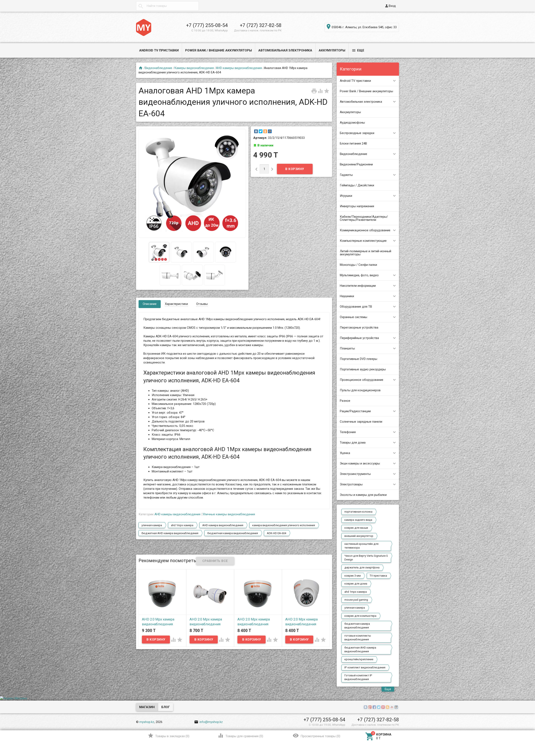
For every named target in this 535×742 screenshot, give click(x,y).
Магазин (147, 707)
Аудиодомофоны (352, 122)
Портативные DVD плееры (358, 359)
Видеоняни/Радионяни (356, 164)
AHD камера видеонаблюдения (222, 525)
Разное (345, 401)
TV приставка (378, 575)
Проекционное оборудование (361, 380)
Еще (358, 50)
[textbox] (167, 6)
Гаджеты (346, 175)
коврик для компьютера (360, 615)
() (169, 735)
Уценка (345, 453)
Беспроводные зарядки (357, 133)
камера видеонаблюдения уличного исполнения (283, 525)
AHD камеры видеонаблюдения (239, 68)
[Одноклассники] (265, 131)
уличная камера (354, 607)
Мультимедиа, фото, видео (359, 275)
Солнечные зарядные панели (361, 421)
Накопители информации (358, 286)
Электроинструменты (355, 474)
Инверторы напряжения (357, 206)
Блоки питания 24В (353, 143)
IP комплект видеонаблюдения (364, 667)
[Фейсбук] (375, 707)
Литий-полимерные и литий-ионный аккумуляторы (365, 252)
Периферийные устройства (359, 338)
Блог (165, 707)
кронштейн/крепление (358, 659)
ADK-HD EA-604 (276, 533)
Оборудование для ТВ (356, 306)
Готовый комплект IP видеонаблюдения (358, 677)
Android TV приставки (159, 50)
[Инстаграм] (397, 707)
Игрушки (346, 196)
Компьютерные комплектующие (363, 241)
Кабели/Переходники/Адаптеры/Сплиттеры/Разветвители (364, 218)
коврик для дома (355, 583)
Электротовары (351, 484)
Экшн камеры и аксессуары (360, 463)
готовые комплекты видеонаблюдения (357, 637)
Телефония (348, 432)
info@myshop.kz (208, 722)
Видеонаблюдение (353, 154)
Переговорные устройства (359, 327)
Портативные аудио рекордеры (363, 369)
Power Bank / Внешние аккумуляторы (218, 50)
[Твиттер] (379, 707)
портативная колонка (358, 511)
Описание (150, 304)
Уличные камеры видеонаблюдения (229, 514)
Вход (390, 6)
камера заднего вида (358, 519)
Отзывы (202, 304)
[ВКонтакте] (256, 131)
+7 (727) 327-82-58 (261, 25)
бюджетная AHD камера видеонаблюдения (360, 649)
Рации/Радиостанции (355, 411)
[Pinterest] (383, 707)
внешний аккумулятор (358, 535)
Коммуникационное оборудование (365, 230)
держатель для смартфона (362, 567)
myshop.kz (146, 722)
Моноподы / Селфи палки (358, 265)
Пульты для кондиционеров (360, 390)
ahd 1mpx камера (355, 591)
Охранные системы (353, 317)
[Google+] (370, 707)
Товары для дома (353, 442)
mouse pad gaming (356, 599)
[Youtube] (392, 707)
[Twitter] (260, 131)
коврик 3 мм (352, 575)
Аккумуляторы (332, 50)
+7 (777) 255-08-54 (207, 25)
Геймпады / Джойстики (357, 185)
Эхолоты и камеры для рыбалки (363, 495)
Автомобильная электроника (285, 50)
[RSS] (388, 707)
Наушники (347, 296)
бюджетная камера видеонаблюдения (357, 625)
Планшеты (347, 348)
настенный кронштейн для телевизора (361, 545)
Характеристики (176, 304)
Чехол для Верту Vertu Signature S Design (366, 557)
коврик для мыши (356, 527)
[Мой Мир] (270, 131)
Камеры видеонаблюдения (194, 68)
